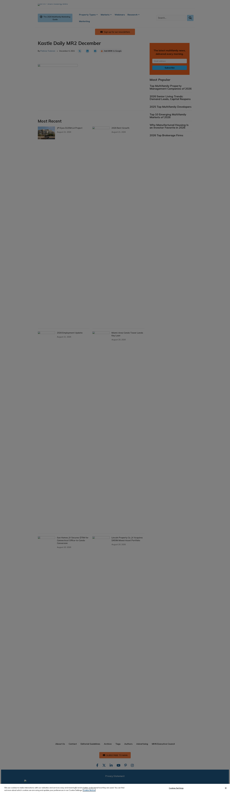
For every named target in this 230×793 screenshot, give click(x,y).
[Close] (226, 788)
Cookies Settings (176, 788)
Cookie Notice (89, 790)
